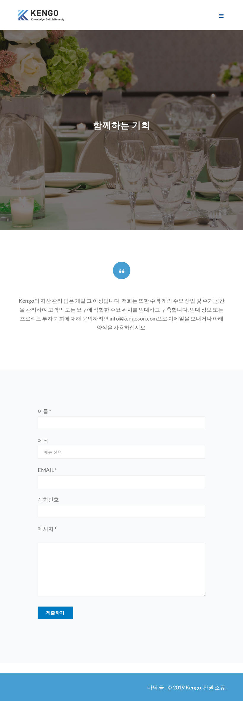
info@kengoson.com (133, 318)
